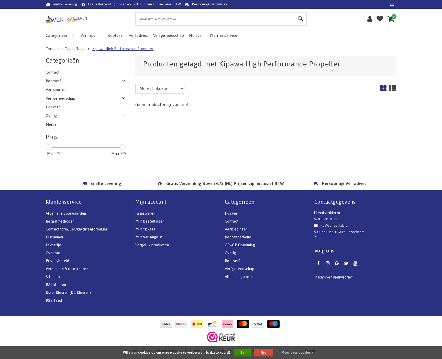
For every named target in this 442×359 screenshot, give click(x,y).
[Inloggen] (369, 18)
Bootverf (232, 261)
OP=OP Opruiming (240, 245)
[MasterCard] (244, 324)
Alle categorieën (239, 277)
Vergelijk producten (152, 245)
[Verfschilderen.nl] (66, 19)
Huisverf (232, 213)
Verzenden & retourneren (67, 269)
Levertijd (53, 245)
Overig (230, 253)
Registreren (145, 213)
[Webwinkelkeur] (221, 337)
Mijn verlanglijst (149, 237)
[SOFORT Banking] (228, 324)
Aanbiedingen (236, 229)
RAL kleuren (56, 285)
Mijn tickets (145, 229)
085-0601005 (327, 219)
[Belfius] (182, 324)
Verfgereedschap (239, 269)
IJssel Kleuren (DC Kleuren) (68, 293)
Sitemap (53, 277)
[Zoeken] (300, 18)
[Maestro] (274, 324)
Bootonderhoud (238, 237)
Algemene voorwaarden (66, 213)
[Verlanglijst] (380, 18)
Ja (242, 352)
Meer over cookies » (298, 352)
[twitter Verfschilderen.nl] (346, 263)
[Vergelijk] (393, 4)
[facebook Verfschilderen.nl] (318, 263)
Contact (232, 221)
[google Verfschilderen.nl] (337, 263)
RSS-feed (54, 300)
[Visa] (259, 324)
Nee (264, 352)
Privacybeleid (57, 261)
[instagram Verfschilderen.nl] (327, 263)
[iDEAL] (198, 324)
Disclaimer (55, 237)
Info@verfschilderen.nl (336, 225)
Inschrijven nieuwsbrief (333, 277)
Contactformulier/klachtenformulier (76, 229)
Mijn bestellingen (149, 221)
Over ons (53, 253)
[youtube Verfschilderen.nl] (355, 263)
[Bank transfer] (167, 324)
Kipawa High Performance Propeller (122, 49)
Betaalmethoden (60, 221)
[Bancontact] (213, 324)
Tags (80, 49)
